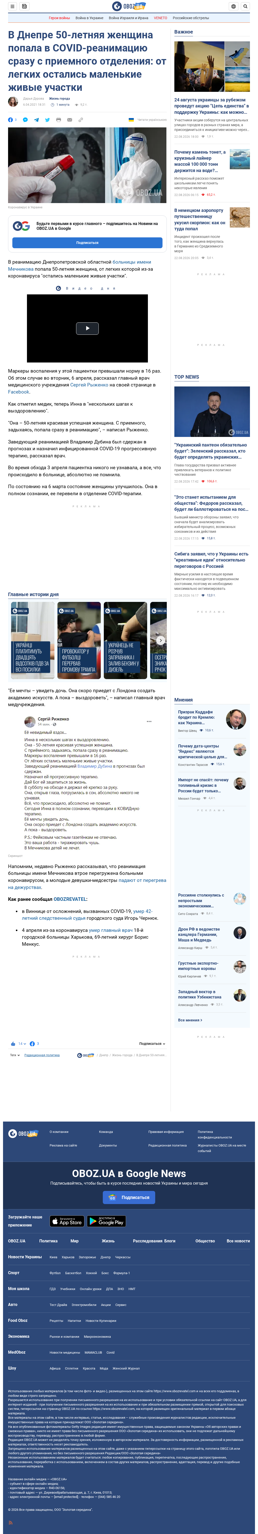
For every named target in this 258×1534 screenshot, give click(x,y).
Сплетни (71, 1368)
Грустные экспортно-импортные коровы (198, 966)
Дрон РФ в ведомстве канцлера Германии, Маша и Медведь (199, 934)
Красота (89, 1368)
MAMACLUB (93, 1352)
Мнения (183, 700)
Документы (108, 1145)
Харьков (68, 1257)
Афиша (55, 1368)
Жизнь (108, 1241)
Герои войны (59, 18)
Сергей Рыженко (89, 385)
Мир (75, 1241)
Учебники (67, 1289)
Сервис (120, 1305)
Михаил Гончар (189, 798)
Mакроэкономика (97, 1336)
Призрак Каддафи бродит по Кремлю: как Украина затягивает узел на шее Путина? (196, 718)
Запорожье (87, 1257)
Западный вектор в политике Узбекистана (199, 994)
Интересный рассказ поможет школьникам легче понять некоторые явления (199, 183)
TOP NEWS (186, 377)
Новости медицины (65, 1352)
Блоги (169, 1241)
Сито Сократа (188, 914)
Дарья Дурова (33, 98)
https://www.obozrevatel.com (175, 1391)
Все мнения (188, 1020)
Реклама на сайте (63, 1145)
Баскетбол (73, 1273)
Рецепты (56, 1321)
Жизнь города (59, 98)
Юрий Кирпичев (189, 976)
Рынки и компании (64, 1336)
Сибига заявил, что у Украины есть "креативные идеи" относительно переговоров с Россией (211, 560)
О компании (59, 1132)
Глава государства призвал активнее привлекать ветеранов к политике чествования (205, 470)
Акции (106, 1305)
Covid (110, 1352)
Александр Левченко (193, 1005)
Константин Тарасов (193, 765)
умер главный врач (111, 930)
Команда (106, 1132)
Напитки (74, 1321)
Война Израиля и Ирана (128, 18)
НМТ (132, 1289)
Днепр (103, 1055)
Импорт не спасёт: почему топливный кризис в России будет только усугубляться (203, 785)
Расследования (148, 1241)
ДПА (109, 1289)
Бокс (105, 1273)
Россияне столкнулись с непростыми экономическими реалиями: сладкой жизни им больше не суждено (203, 901)
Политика (48, 1241)
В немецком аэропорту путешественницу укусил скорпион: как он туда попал (199, 219)
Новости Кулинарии (101, 1321)
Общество (205, 1241)
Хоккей (91, 1273)
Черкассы (123, 1257)
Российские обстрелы (191, 18)
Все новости (238, 1241)
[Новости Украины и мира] (85, 1057)
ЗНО (120, 1289)
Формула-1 (121, 1273)
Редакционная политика (42, 1055)
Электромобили (84, 1305)
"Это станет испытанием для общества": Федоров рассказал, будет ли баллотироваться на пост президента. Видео (210, 503)
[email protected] (66, 1497)
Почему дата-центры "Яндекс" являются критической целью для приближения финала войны (201, 752)
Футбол (55, 1273)
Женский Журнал (126, 1368)
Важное (183, 32)
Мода (104, 1368)
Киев (53, 1257)
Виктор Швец (187, 731)
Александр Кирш (190, 948)
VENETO (160, 18)
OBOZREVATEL (70, 899)
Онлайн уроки (91, 1289)
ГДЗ (53, 1289)
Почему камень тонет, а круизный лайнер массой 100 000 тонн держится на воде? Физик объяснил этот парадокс (200, 161)
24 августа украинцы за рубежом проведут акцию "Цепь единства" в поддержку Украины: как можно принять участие (211, 106)
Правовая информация (166, 1132)
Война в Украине (89, 18)
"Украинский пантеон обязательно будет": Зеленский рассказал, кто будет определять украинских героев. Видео (210, 451)
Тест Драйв (58, 1305)
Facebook (18, 392)
